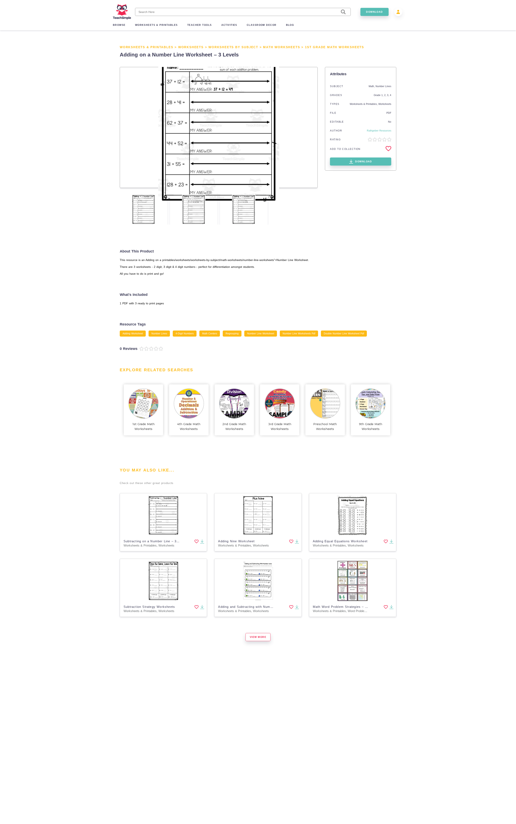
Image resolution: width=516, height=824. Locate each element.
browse (119, 25)
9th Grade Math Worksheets (370, 426)
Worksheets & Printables (146, 47)
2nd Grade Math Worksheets (234, 426)
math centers (209, 333)
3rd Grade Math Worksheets (279, 426)
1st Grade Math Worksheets (334, 47)
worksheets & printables (156, 25)
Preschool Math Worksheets (325, 426)
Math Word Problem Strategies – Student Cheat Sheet (355, 606)
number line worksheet (260, 333)
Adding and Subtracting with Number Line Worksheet (259, 606)
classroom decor (262, 25)
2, (385, 95)
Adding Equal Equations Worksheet (340, 541)
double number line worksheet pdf (344, 333)
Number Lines (383, 86)
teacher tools (199, 25)
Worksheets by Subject (233, 47)
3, (388, 95)
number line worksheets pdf (299, 333)
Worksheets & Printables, (364, 104)
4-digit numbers (185, 333)
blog (290, 25)
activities (229, 25)
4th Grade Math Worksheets (188, 426)
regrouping (232, 333)
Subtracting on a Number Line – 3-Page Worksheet (163, 541)
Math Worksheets (281, 47)
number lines (159, 333)
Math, (372, 86)
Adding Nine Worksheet (236, 541)
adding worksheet (133, 333)
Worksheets (191, 47)
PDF (388, 113)
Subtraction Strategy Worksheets (149, 606)
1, (382, 95)
